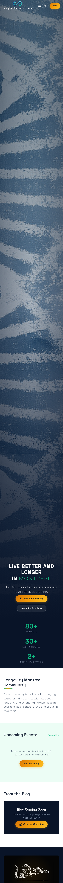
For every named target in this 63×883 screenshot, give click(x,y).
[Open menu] (39, 6)
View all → (53, 735)
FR (45, 6)
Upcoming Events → (31, 608)
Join (55, 5)
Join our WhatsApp (33, 598)
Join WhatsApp (31, 763)
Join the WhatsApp (33, 824)
